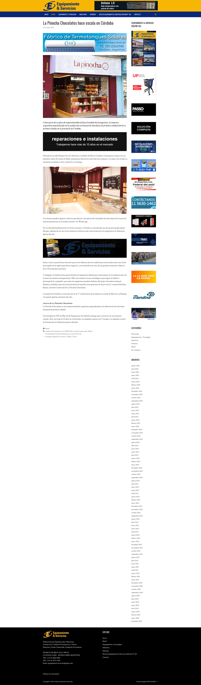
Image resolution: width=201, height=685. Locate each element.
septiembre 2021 (137, 554)
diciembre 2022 (136, 506)
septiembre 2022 (137, 516)
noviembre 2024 (137, 433)
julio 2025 (134, 407)
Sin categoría (135, 350)
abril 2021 (134, 570)
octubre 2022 (135, 512)
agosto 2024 (135, 442)
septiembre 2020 (137, 592)
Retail (53, 14)
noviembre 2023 (137, 471)
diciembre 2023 (136, 468)
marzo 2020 (135, 612)
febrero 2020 (135, 615)
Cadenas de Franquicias (53, 331)
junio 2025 (135, 410)
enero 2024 (135, 465)
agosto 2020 (135, 596)
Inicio (46, 14)
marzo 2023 (135, 497)
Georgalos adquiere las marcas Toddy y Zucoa (61, 336)
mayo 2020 (135, 605)
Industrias (83, 14)
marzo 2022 (135, 535)
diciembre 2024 (136, 429)
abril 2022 (134, 532)
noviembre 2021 (136, 548)
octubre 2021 (135, 551)
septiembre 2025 (137, 401)
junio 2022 (135, 525)
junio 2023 (135, 487)
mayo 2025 (135, 414)
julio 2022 (134, 522)
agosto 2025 (135, 404)
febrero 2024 (135, 461)
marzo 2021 (135, 573)
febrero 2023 (135, 500)
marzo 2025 (135, 420)
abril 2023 (134, 493)
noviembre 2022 (137, 509)
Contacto (137, 14)
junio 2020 (135, 602)
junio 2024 (135, 449)
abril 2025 (134, 417)
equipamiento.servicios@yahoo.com (60, 663)
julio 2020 (135, 599)
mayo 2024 (135, 452)
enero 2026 (135, 388)
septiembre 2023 (137, 477)
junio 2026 (135, 372)
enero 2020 (135, 618)
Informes (93, 14)
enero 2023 (135, 503)
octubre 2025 (135, 397)
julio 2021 (134, 560)
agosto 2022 (135, 519)
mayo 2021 (135, 567)
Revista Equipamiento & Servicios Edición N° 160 (115, 14)
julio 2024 (134, 445)
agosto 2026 (135, 366)
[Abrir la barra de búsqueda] (155, 14)
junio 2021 (135, 564)
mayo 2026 (135, 375)
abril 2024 (134, 455)
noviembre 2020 (137, 586)
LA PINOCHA (67, 331)
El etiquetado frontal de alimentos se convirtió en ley (63, 334)
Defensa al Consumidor (51, 674)
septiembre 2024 (137, 439)
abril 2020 (135, 608)
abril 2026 (134, 378)
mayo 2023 (135, 490)
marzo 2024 (135, 458)
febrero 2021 (135, 576)
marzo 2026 (135, 382)
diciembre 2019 (136, 621)
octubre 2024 (135, 436)
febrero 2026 (135, 385)
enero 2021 (135, 580)
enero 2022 (135, 541)
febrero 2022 (135, 538)
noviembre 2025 (137, 394)
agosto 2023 (135, 481)
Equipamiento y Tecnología (67, 14)
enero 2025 (135, 426)
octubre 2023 (135, 474)
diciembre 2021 (136, 544)
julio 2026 (134, 369)
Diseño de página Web (143, 682)
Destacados (135, 334)
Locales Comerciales (80, 331)
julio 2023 (134, 484)
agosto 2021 (135, 557)
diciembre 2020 (136, 583)
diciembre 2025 (136, 391)
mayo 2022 (135, 528)
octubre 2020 (136, 589)
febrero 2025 (135, 423)
